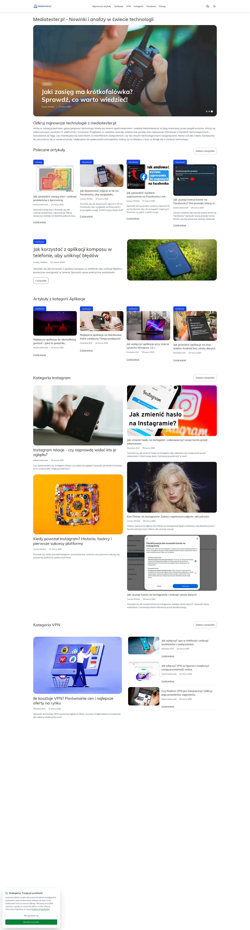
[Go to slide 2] (209, 111)
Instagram (138, 6)
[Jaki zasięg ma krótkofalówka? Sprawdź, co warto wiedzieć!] (125, 70)
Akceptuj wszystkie (31, 922)
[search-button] (207, 6)
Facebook (151, 6)
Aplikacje (118, 6)
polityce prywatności (40, 909)
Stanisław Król (86, 343)
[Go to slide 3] (212, 111)
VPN (128, 6)
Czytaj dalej (40, 280)
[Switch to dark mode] (214, 6)
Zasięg (162, 6)
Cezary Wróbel (48, 107)
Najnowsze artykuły (101, 6)
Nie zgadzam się (31, 915)
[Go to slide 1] (206, 111)
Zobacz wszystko (205, 150)
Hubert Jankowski (40, 204)
